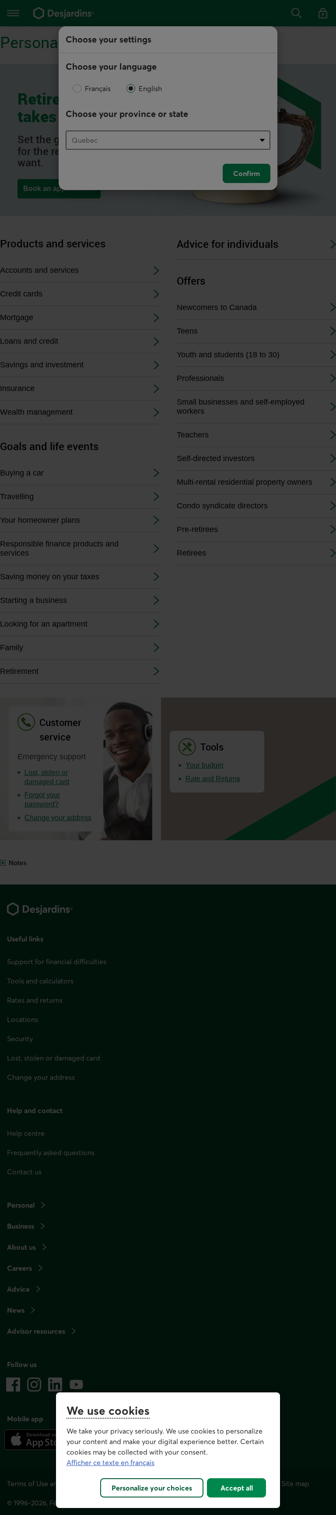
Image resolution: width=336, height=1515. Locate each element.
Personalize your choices (152, 1487)
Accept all (236, 1487)
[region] (168, 1450)
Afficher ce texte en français (110, 1462)
